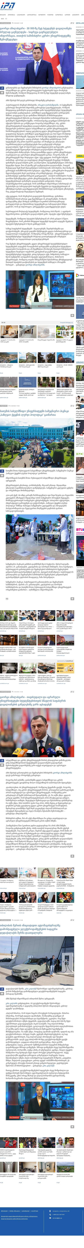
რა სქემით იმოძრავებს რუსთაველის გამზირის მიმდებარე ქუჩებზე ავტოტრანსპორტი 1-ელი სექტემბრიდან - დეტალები (27, 651)
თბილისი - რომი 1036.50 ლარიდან (64, 366)
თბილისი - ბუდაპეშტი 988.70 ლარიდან (45, 366)
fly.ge (1, 373)
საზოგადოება (31, 15)
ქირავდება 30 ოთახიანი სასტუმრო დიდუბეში (8, 1175)
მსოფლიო (41, 15)
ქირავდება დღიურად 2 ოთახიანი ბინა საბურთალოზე (26, 1176)
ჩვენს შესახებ (15, 1211)
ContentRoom (69, 661)
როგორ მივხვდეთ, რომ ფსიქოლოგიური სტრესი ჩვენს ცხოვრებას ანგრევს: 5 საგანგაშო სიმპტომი (46, 907)
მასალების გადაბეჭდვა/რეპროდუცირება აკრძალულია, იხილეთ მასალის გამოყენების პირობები (19, 1217)
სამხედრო (75, 15)
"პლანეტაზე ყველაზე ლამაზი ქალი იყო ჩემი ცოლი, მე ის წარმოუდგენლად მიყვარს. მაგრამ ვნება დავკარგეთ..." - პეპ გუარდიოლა (46, 1155)
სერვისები (25, 1211)
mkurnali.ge (3, 888)
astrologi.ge (41, 1158)
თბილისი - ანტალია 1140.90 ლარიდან (6, 366)
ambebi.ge (3, 631)
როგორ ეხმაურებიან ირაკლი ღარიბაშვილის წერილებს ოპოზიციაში (45, 649)
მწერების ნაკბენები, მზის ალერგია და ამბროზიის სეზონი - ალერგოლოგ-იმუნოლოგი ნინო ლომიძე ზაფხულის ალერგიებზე (27, 679)
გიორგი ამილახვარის (51, 88)
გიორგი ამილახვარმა (35, 265)
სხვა (2, 18)
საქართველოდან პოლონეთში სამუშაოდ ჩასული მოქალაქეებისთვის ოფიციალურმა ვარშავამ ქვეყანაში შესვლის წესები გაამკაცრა (65, 653)
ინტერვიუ (80, 73)
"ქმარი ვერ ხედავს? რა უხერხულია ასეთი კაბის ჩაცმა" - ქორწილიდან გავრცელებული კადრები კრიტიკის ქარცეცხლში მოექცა (65, 394)
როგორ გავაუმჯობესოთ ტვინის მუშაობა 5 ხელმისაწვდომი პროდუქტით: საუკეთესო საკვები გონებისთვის (65, 908)
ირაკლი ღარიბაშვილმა (48, 105)
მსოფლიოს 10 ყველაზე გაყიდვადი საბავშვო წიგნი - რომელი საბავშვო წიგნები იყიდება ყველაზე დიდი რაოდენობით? (46, 884)
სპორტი (67, 15)
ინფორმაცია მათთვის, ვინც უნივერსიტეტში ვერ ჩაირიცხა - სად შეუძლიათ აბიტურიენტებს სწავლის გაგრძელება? (27, 626)
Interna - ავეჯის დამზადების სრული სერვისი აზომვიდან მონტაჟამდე (9, 677)
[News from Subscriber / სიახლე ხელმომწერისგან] (8, 598)
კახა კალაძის (11, 1003)
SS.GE (3, 322)
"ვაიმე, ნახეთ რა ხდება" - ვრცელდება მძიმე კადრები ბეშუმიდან (8, 391)
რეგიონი (50, 15)
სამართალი (21, 15)
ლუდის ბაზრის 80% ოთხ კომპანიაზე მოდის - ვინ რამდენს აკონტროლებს (8, 649)
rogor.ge (40, 913)
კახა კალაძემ (30, 989)
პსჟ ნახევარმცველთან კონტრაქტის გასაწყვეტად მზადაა (27, 1151)
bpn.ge (2, 655)
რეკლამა (34, 1211)
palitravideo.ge (4, 397)
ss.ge (1, 1182)
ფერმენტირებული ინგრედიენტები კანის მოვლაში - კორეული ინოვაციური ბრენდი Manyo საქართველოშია (64, 679)
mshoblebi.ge (41, 888)
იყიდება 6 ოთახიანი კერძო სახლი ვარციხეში (65, 1175)
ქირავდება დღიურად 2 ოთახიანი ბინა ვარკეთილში (45, 1176)
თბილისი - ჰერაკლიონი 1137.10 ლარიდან (27, 366)
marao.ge (2, 913)
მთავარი (3, 15)
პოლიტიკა (11, 15)
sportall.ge (3, 1158)
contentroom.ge (4, 683)
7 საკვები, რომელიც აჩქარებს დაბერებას (7, 881)
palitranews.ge (42, 655)
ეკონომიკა (59, 15)
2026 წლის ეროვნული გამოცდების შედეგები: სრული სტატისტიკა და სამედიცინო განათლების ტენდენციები (27, 884)
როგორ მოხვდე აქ (66, 322)
